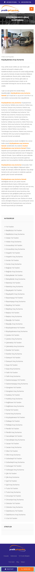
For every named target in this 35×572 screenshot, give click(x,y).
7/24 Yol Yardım (11, 518)
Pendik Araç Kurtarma (14, 432)
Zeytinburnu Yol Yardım (14, 511)
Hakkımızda (14, 556)
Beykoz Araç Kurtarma (14, 316)
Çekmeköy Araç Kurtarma (15, 346)
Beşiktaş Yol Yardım (13, 305)
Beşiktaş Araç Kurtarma (14, 309)
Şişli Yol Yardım (11, 481)
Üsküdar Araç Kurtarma (14, 507)
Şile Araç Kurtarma (12, 477)
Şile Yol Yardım (11, 473)
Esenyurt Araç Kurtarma (14, 361)
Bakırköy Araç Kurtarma (14, 286)
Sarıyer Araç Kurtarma (13, 447)
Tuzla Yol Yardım (12, 488)
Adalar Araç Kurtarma (13, 241)
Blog (18, 562)
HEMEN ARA (26, 569)
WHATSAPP (10, 569)
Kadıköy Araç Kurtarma (14, 398)
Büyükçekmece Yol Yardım (15, 327)
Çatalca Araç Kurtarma (14, 339)
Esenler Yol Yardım (12, 350)
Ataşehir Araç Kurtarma (14, 256)
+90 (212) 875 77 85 (26, 2)
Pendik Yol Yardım (12, 428)
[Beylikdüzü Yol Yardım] (10, 9)
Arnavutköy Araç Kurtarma (15, 249)
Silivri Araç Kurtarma (13, 454)
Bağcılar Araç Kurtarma (14, 271)
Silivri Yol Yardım (12, 451)
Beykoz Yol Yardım (12, 312)
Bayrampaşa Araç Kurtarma (15, 301)
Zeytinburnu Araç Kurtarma (15, 514)
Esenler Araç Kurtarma (14, 354)
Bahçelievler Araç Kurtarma (15, 279)
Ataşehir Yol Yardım (13, 253)
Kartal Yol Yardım (12, 410)
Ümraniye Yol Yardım (13, 496)
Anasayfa (6, 556)
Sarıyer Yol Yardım (12, 443)
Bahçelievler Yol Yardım (14, 275)
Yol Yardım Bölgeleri (24, 556)
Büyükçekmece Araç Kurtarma (16, 331)
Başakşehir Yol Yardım (14, 290)
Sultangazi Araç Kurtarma (15, 469)
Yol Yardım (10, 227)
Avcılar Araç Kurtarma (13, 264)
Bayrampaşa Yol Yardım (14, 297)
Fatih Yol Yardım (12, 372)
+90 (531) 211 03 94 (11, 2)
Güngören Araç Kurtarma (15, 391)
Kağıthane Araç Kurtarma (15, 406)
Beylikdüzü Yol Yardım (14, 230)
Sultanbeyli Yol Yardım (14, 458)
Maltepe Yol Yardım (13, 421)
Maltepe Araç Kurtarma (14, 425)
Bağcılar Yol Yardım (13, 268)
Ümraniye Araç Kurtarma (15, 499)
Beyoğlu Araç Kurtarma (14, 324)
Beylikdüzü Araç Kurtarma (15, 234)
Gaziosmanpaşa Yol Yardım (15, 380)
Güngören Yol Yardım (13, 387)
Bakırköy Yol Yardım (13, 282)
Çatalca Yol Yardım (12, 335)
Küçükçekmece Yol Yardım (15, 417)
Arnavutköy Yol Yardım (14, 245)
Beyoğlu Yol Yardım (13, 320)
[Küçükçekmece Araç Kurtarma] (17, 41)
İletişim (23, 562)
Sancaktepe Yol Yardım (14, 436)
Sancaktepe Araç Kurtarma (15, 440)
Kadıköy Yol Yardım (13, 395)
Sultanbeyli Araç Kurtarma (15, 462)
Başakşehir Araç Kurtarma (15, 294)
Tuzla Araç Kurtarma (13, 492)
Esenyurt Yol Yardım (13, 357)
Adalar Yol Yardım (12, 238)
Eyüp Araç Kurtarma (13, 368)
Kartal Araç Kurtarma (13, 413)
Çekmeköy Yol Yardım (13, 342)
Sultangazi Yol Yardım (13, 466)
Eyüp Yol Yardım (11, 365)
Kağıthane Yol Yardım (13, 402)
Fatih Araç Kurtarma (13, 376)
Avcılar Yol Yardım (12, 260)
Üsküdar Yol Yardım (13, 503)
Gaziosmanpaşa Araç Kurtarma (17, 383)
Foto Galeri (12, 562)
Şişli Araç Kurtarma (12, 484)
